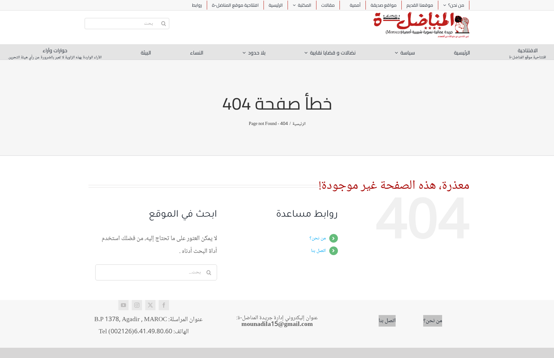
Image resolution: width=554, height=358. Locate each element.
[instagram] (137, 305)
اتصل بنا (318, 250)
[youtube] (123, 305)
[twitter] (150, 305)
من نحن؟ (317, 238)
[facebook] (164, 305)
